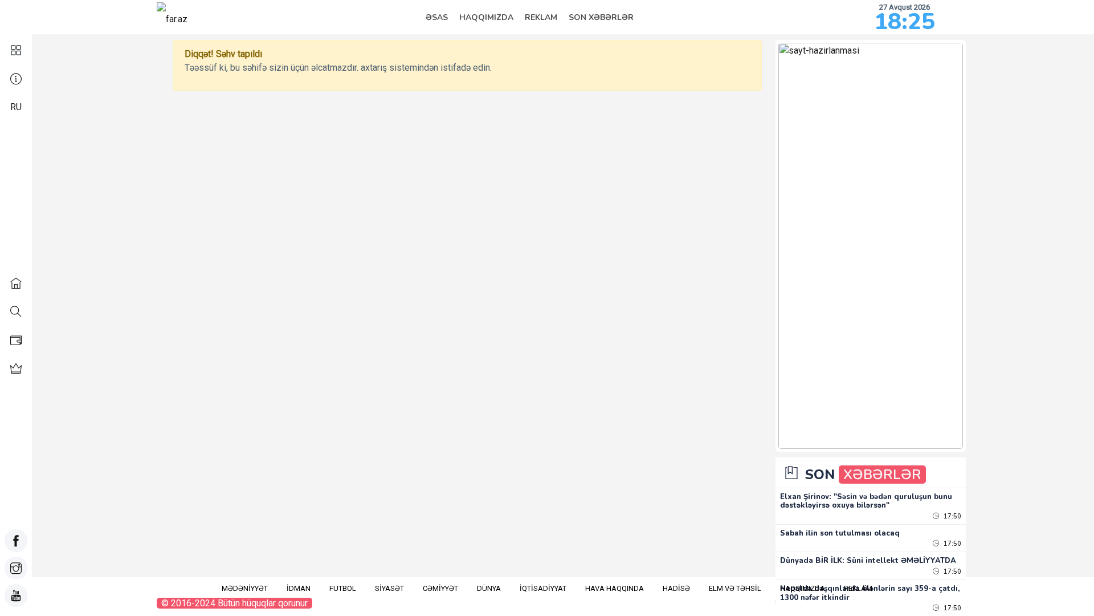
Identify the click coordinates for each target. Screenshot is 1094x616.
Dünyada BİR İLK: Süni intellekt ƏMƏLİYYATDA (868, 561)
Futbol (342, 588)
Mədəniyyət (245, 588)
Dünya (489, 588)
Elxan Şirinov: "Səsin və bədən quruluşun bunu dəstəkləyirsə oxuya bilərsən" (866, 501)
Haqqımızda (486, 17)
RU (16, 107)
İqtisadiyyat (543, 588)
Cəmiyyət (440, 588)
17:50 (951, 516)
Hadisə (676, 588)
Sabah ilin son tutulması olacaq (840, 533)
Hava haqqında (614, 588)
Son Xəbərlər (601, 17)
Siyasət (389, 588)
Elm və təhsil (735, 588)
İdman (299, 588)
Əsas (437, 17)
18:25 (904, 21)
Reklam (541, 17)
